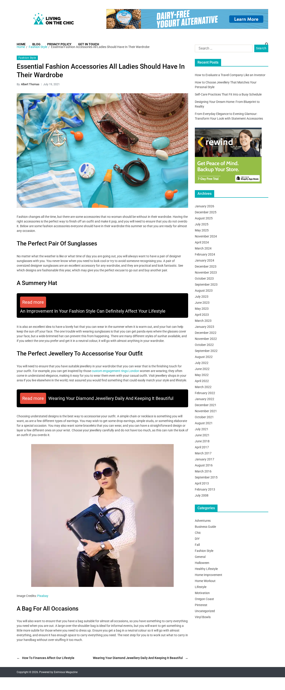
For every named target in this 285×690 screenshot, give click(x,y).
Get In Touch (88, 44)
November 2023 (206, 272)
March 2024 (203, 248)
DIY (197, 538)
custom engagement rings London (115, 371)
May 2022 (202, 375)
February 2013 (205, 489)
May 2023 (202, 308)
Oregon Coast (204, 599)
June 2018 (202, 441)
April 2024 (202, 242)
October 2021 (204, 417)
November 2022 (206, 339)
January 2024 (204, 260)
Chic (198, 532)
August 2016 (204, 465)
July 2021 (201, 429)
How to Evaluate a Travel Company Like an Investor (230, 75)
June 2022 (202, 369)
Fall (197, 545)
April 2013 (202, 483)
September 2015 (206, 477)
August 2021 (204, 423)
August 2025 (204, 218)
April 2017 (202, 447)
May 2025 (202, 230)
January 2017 (204, 459)
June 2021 (202, 435)
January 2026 (204, 206)
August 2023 (204, 290)
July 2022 (201, 363)
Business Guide (205, 526)
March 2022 (203, 387)
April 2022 (202, 381)
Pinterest (201, 605)
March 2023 (203, 320)
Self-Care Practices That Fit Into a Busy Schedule (228, 94)
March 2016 (203, 471)
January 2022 (204, 399)
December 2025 (205, 212)
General (200, 557)
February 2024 (205, 254)
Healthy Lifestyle (206, 569)
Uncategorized (205, 611)
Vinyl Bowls (203, 617)
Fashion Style (27, 57)
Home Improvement (208, 575)
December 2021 (205, 405)
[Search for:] (222, 49)
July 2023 (201, 296)
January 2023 (204, 326)
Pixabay (42, 596)
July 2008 (201, 495)
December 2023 (205, 266)
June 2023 (202, 302)
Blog (36, 44)
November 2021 (206, 411)
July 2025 (201, 224)
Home (21, 44)
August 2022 (204, 357)
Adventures (203, 520)
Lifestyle (200, 587)
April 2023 (202, 314)
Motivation (202, 593)
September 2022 (206, 351)
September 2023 (206, 284)
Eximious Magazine (65, 672)
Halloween (202, 563)
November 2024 (206, 236)
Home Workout (205, 581)
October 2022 (204, 345)
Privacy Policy (59, 44)
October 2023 (204, 278)
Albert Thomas (30, 84)
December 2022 (205, 333)
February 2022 (205, 393)
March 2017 (203, 453)
